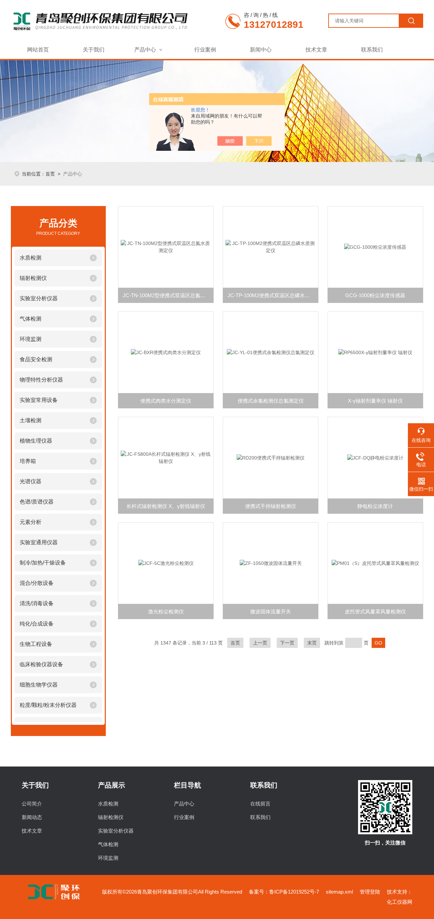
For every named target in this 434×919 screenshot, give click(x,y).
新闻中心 (261, 50)
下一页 (287, 643)
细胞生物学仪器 (39, 685)
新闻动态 (32, 817)
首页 (50, 174)
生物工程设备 (36, 644)
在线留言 (260, 803)
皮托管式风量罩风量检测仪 (375, 611)
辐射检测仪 (33, 278)
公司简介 (32, 803)
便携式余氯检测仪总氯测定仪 (271, 401)
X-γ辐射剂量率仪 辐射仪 (375, 401)
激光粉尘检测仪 (166, 611)
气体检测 (30, 319)
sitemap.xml (339, 892)
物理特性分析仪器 (41, 380)
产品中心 (145, 50)
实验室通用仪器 (39, 542)
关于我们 (93, 50)
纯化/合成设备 (37, 624)
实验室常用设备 (39, 400)
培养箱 (28, 461)
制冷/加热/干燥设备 (43, 563)
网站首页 (38, 50)
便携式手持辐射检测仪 (270, 506)
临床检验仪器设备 (41, 664)
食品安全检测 (36, 359)
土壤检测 (30, 420)
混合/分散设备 (37, 583)
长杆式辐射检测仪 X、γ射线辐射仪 (165, 506)
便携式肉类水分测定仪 (165, 401)
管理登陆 (370, 892)
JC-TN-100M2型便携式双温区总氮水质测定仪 (168, 295)
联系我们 (372, 50)
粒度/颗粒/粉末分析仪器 (48, 705)
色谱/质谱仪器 (37, 502)
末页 (312, 643)
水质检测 (30, 258)
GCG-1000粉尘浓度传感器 (375, 295)
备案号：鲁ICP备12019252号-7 (284, 892)
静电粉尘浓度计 (375, 506)
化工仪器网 (399, 902)
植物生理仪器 (36, 441)
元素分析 (30, 522)
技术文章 (316, 50)
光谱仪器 (30, 481)
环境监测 (30, 339)
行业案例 (205, 50)
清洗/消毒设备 (37, 603)
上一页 (260, 643)
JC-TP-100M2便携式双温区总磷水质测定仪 (273, 295)
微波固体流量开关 (270, 611)
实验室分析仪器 (39, 298)
